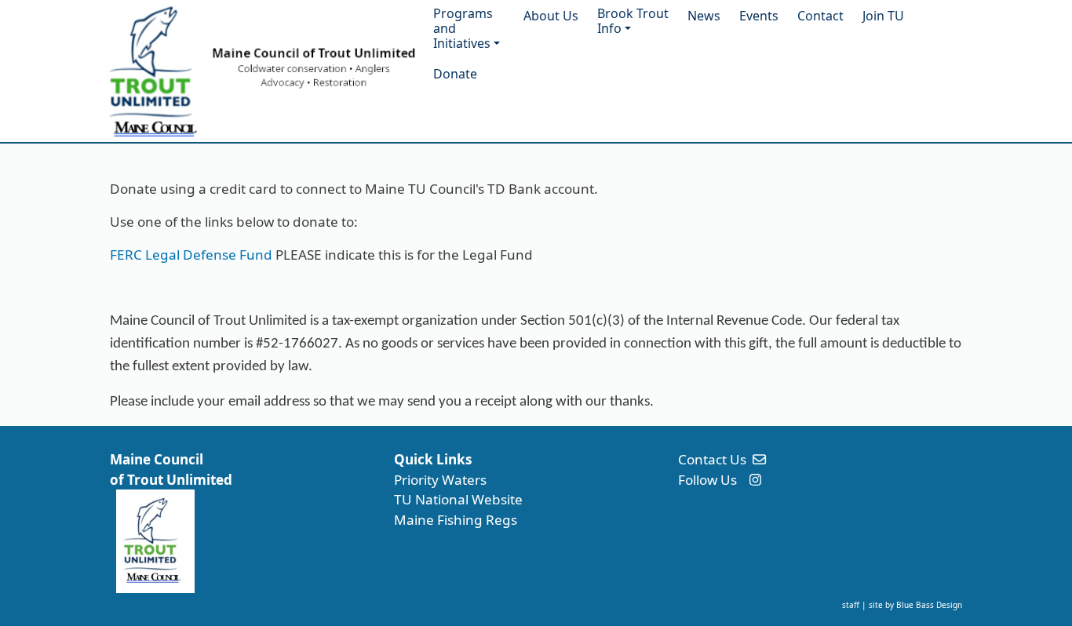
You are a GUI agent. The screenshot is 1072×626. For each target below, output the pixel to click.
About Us (550, 15)
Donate (455, 73)
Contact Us (712, 459)
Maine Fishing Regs (455, 520)
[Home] (259, 71)
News (703, 15)
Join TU (883, 15)
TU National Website (458, 499)
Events (758, 15)
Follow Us (707, 480)
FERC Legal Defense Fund (191, 255)
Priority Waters (440, 480)
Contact (820, 15)
